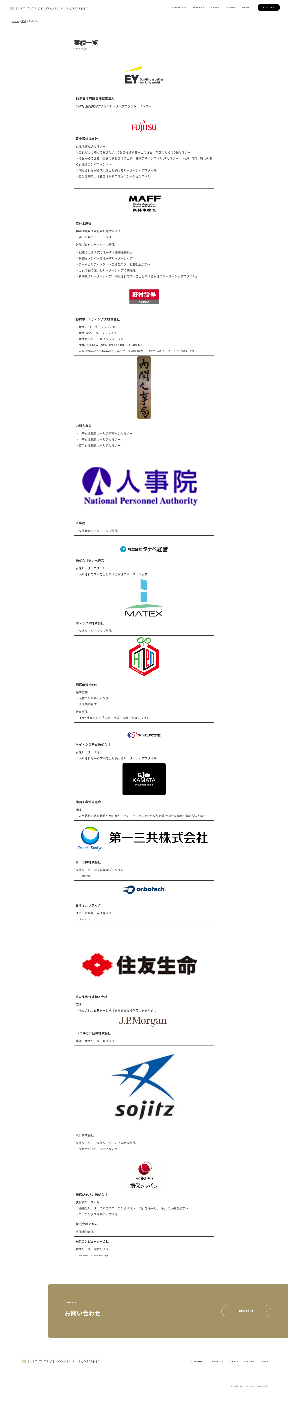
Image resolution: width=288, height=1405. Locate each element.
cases (215, 7)
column (231, 7)
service (197, 7)
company (178, 7)
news (245, 7)
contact (268, 7)
